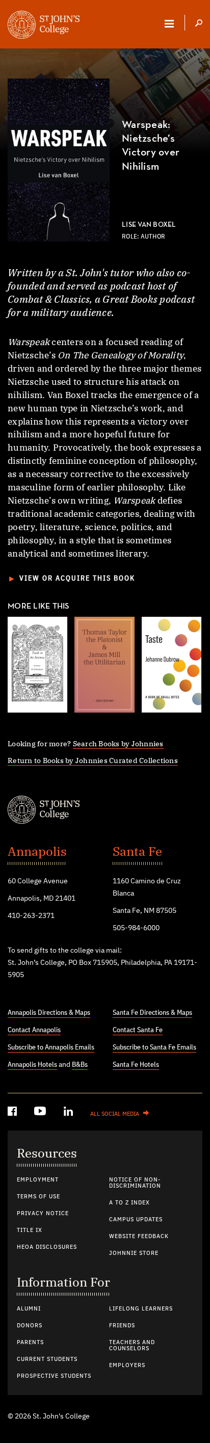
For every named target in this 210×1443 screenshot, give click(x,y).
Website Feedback (139, 1237)
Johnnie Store (134, 1253)
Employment (38, 1180)
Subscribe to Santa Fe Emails (154, 1047)
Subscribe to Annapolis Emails (51, 1047)
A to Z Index (129, 1203)
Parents (30, 1343)
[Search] (198, 24)
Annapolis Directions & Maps (49, 1012)
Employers (127, 1365)
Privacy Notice (43, 1214)
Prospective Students (54, 1376)
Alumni (29, 1309)
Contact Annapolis (34, 1030)
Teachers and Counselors (132, 1346)
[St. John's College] (105, 811)
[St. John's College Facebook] (13, 1113)
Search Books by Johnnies (118, 743)
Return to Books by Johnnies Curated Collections (93, 760)
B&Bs (80, 1064)
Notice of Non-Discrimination (135, 1183)
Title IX (29, 1230)
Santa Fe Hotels (136, 1064)
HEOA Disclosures (47, 1247)
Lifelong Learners (141, 1309)
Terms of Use (38, 1197)
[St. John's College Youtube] (41, 1113)
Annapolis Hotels (32, 1064)
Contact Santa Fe (138, 1030)
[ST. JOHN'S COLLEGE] (44, 26)
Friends (122, 1326)
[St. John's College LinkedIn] (69, 1113)
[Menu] (169, 23)
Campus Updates (136, 1220)
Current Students (47, 1359)
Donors (29, 1326)
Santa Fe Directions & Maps (152, 1012)
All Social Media (114, 1114)
